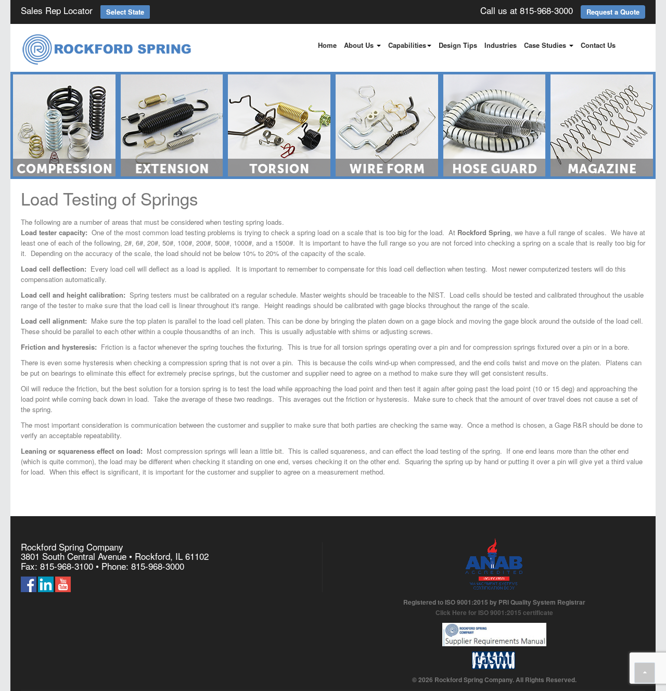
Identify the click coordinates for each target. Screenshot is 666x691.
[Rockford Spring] (107, 50)
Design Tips (458, 45)
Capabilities (407, 45)
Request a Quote (612, 12)
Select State (125, 12)
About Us (360, 45)
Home (327, 45)
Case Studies (546, 45)
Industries (500, 45)
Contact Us (598, 45)
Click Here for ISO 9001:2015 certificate (494, 612)
